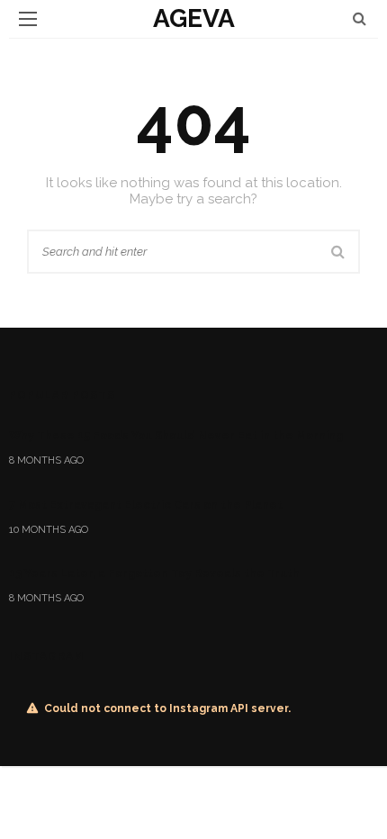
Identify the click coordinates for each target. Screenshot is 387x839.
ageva (194, 18)
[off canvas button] (28, 19)
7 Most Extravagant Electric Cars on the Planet (146, 504)
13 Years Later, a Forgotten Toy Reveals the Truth (154, 573)
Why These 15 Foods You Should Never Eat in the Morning (176, 435)
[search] (359, 18)
